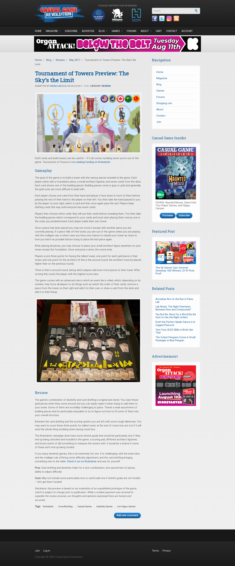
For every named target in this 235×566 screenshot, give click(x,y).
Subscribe (71, 31)
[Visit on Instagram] (169, 18)
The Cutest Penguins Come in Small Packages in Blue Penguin (175, 339)
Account (187, 31)
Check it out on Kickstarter (82, 461)
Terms (155, 550)
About (145, 31)
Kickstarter (48, 506)
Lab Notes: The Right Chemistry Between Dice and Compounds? (173, 308)
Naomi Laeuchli (58, 86)
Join (158, 121)
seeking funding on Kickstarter (93, 162)
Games (116, 31)
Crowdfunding (65, 506)
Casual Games (84, 506)
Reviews (60, 60)
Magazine (52, 31)
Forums (131, 31)
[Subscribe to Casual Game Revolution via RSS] (176, 18)
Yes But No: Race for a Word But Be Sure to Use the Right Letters (176, 316)
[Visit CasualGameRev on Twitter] (162, 18)
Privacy (167, 550)
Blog (102, 31)
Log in (46, 550)
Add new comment (127, 515)
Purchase (167, 215)
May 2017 (74, 60)
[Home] (61, 13)
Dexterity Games (105, 506)
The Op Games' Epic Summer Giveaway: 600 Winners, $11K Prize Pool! (175, 270)
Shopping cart (164, 103)
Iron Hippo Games (126, 506)
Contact (171, 31)
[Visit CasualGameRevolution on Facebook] (154, 18)
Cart (159, 31)
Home (38, 31)
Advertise (88, 31)
